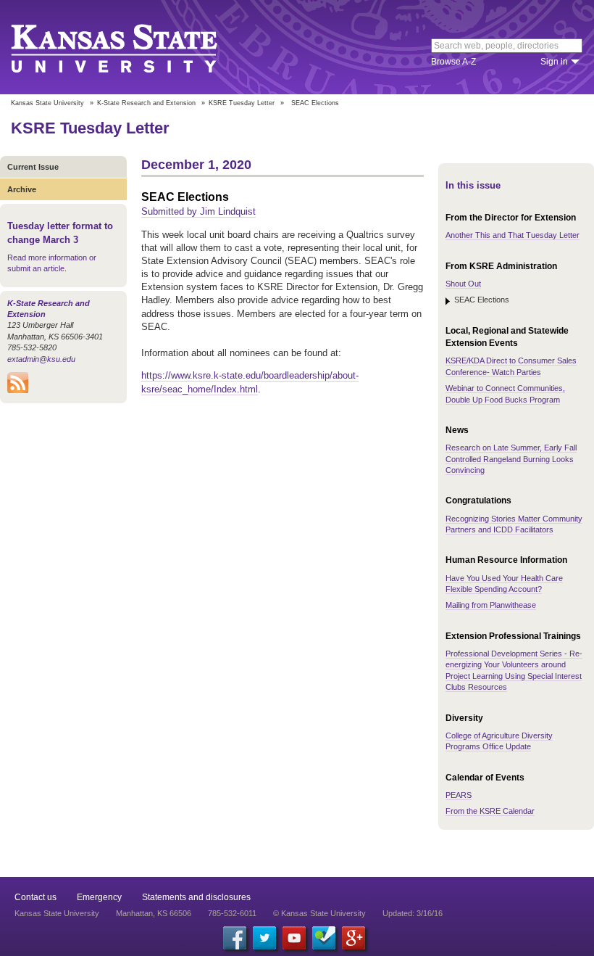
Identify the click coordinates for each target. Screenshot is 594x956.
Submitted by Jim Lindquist (198, 211)
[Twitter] (264, 937)
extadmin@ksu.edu (41, 359)
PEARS (459, 795)
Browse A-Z (453, 62)
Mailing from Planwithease (491, 605)
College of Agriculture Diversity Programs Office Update (499, 741)
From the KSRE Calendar (490, 811)
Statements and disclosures (196, 897)
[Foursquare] (323, 937)
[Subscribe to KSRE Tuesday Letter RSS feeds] (17, 390)
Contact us (35, 897)
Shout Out (463, 283)
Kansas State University (132, 47)
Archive (21, 189)
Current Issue (33, 166)
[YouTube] (294, 937)
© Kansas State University (319, 913)
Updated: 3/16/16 (412, 913)
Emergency (99, 897)
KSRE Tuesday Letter (242, 103)
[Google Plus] (353, 937)
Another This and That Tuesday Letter (513, 235)
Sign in (554, 62)
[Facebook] (234, 937)
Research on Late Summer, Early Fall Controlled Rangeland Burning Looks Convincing (511, 458)
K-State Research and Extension (146, 103)
